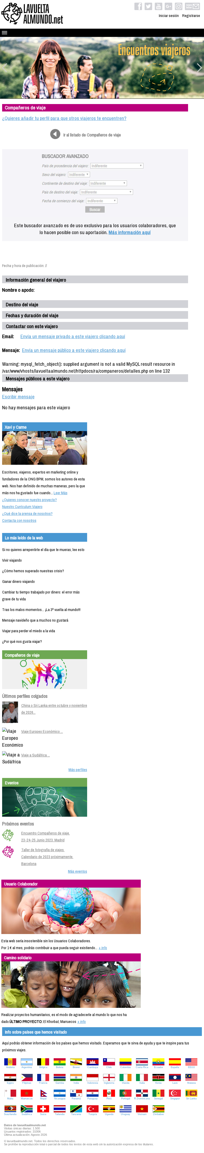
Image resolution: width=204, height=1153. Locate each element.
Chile (109, 1067)
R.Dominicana (142, 1098)
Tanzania (76, 1114)
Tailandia (60, 1114)
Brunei (76, 1067)
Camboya (92, 1067)
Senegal (158, 1098)
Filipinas (26, 1083)
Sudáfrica (27, 1114)
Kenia (158, 1083)
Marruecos (27, 1098)
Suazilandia (10, 1114)
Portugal (125, 1098)
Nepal (43, 1098)
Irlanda (125, 1083)
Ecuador (158, 1067)
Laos (175, 1083)
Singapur (175, 1098)
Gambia (60, 1083)
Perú (109, 1098)
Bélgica (43, 1067)
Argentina (27, 1067)
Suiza (43, 1114)
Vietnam (142, 1114)
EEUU (191, 1067)
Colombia (125, 1067)
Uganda (109, 1114)
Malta (10, 1098)
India (76, 1083)
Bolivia (59, 1067)
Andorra (10, 1067)
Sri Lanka (191, 1098)
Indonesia (92, 1083)
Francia (43, 1083)
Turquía (92, 1114)
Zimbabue (158, 1114)
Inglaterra (109, 1083)
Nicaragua (59, 1098)
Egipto (10, 1083)
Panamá (76, 1098)
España (175, 1067)
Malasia (191, 1083)
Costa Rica (142, 1067)
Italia (142, 1083)
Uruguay (125, 1114)
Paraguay (92, 1098)
